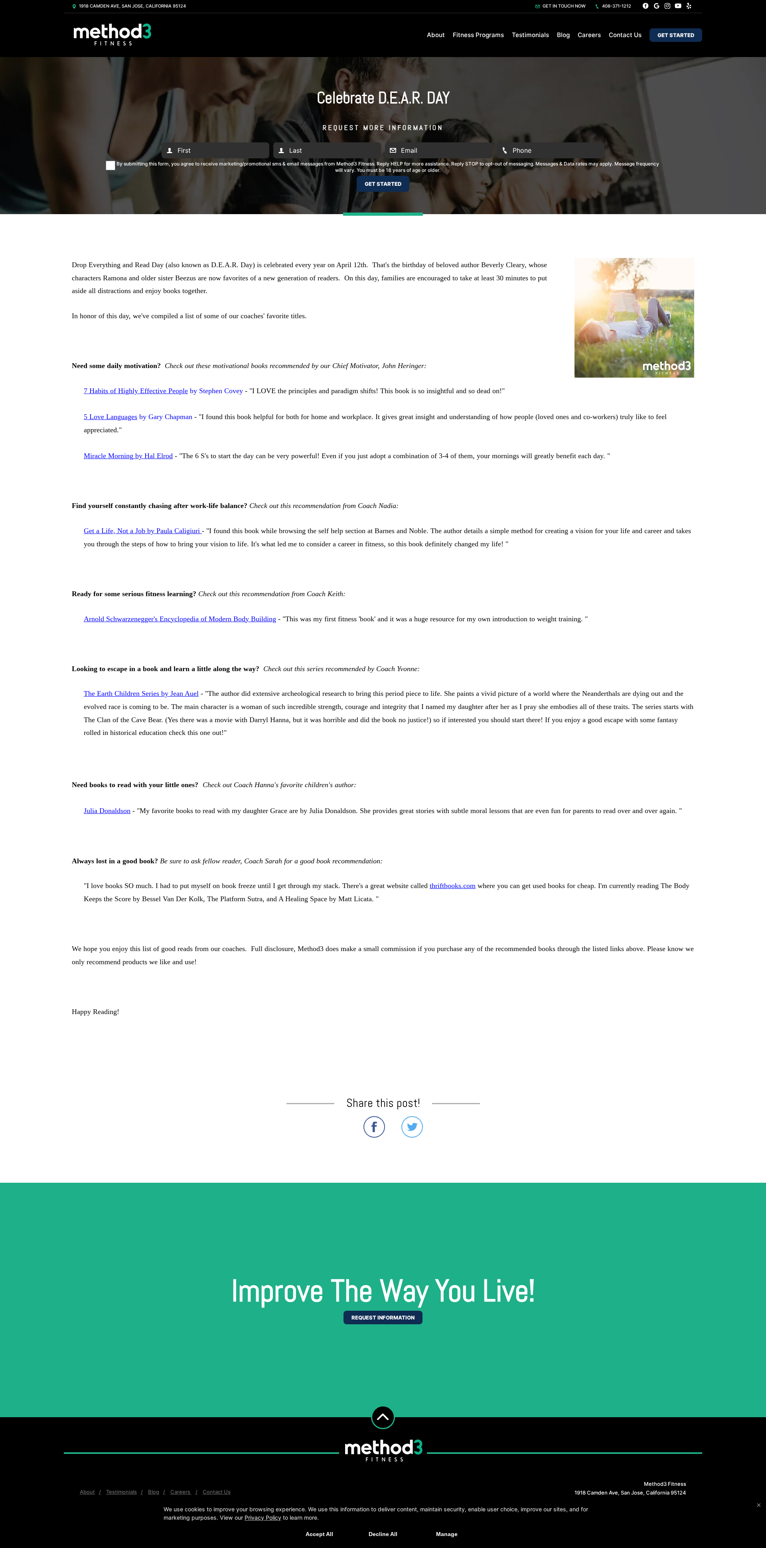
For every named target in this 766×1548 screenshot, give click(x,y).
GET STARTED (675, 35)
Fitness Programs (478, 35)
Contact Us (625, 35)
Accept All (319, 1534)
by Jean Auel (141, 693)
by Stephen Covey (163, 391)
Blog (563, 35)
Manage (447, 1534)
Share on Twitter (412, 1127)
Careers (589, 35)
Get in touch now (563, 6)
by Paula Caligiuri (143, 531)
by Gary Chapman (138, 417)
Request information (383, 1317)
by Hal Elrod (128, 456)
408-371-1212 (616, 6)
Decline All (383, 1534)
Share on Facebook (374, 1127)
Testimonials (530, 35)
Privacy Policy (263, 1517)
